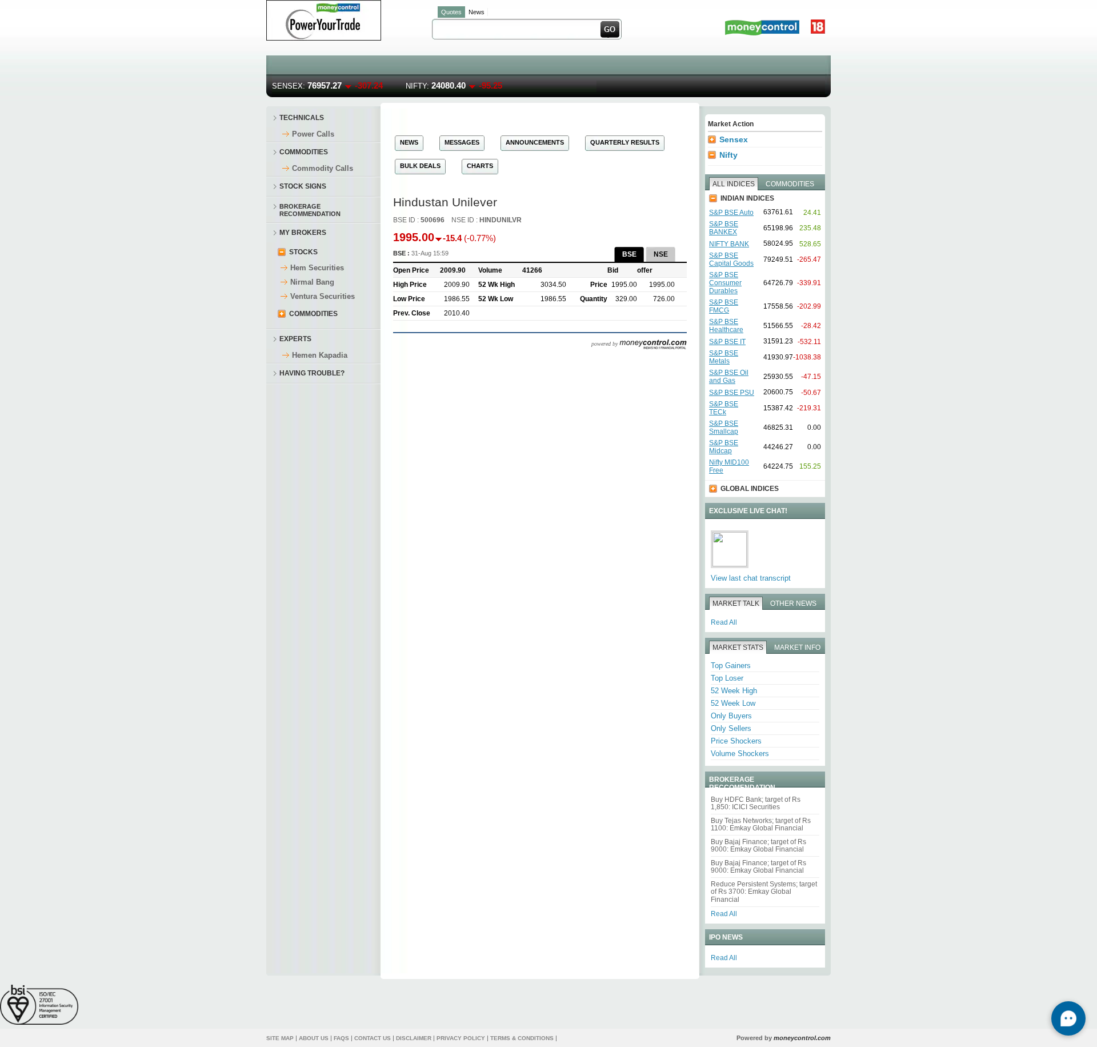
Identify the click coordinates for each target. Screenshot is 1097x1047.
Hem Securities (317, 267)
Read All (724, 622)
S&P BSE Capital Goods (731, 259)
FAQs (341, 1038)
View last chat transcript (751, 578)
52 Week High (734, 690)
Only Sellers (731, 728)
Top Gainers (731, 665)
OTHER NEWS (793, 604)
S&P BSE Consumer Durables (725, 283)
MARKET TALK (735, 604)
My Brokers (302, 233)
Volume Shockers (740, 753)
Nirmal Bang (312, 282)
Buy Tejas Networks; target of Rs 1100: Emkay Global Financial (761, 824)
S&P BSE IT (727, 342)
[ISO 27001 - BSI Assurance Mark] (39, 1004)
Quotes (451, 12)
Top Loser (727, 678)
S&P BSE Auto (731, 213)
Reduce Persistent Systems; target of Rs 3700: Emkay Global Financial (764, 892)
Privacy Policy (461, 1038)
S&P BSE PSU (731, 393)
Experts (295, 339)
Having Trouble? (312, 373)
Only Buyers (731, 716)
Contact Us (372, 1038)
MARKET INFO (797, 648)
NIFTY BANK (729, 244)
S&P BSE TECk (723, 408)
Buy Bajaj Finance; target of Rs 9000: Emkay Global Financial (758, 845)
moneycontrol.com (802, 1037)
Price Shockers (736, 741)
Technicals (301, 118)
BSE (629, 254)
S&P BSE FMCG (723, 306)
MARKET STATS (737, 648)
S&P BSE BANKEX (723, 228)
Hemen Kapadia (319, 355)
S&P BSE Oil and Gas (728, 377)
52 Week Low (733, 703)
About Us (314, 1038)
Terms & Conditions (522, 1038)
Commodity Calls (322, 168)
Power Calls (313, 134)
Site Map (280, 1038)
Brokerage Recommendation (310, 209)
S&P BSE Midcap (723, 447)
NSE (661, 254)
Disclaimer (413, 1038)
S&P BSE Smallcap (723, 427)
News (477, 12)
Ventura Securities (322, 296)
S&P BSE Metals (723, 357)
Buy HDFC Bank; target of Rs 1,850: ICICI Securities (755, 803)
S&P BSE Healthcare (726, 326)
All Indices (733, 184)
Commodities (303, 152)
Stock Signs (302, 186)
